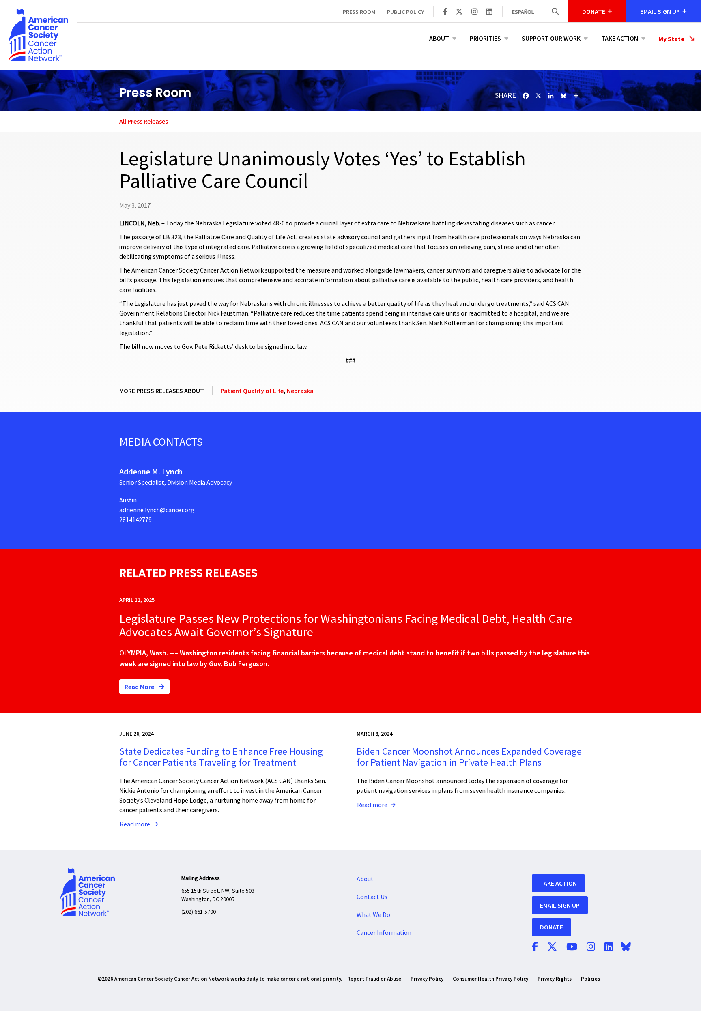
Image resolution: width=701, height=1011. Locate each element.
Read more (135, 824)
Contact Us (372, 897)
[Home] (38, 35)
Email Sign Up (560, 905)
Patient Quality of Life (252, 390)
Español (523, 12)
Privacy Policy (427, 978)
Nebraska (300, 390)
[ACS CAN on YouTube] (571, 947)
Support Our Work (551, 38)
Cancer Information (384, 933)
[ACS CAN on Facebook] (445, 12)
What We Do (373, 915)
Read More (140, 687)
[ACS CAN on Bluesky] (626, 947)
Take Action (619, 38)
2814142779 (135, 520)
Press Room (359, 11)
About (439, 38)
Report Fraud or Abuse (374, 978)
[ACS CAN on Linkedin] (489, 12)
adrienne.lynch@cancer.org (156, 510)
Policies (590, 978)
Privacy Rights (555, 978)
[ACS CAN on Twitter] (459, 12)
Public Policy (405, 11)
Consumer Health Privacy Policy (490, 978)
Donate (551, 927)
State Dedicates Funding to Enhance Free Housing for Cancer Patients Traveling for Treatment (221, 756)
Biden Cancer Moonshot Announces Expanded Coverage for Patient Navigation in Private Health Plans (469, 756)
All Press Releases (143, 121)
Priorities (485, 38)
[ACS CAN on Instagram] (474, 12)
